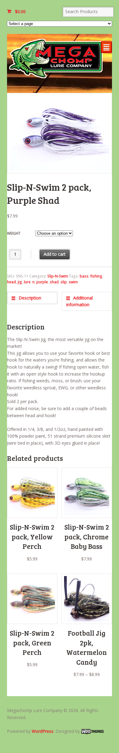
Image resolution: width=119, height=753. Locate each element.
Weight (13, 233)
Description (29, 298)
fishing (96, 276)
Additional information (79, 301)
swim (73, 282)
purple (42, 282)
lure (27, 282)
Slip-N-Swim (57, 276)
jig (20, 282)
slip (63, 282)
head (11, 282)
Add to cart (55, 254)
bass (84, 276)
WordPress (42, 731)
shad (54, 282)
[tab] (32, 298)
